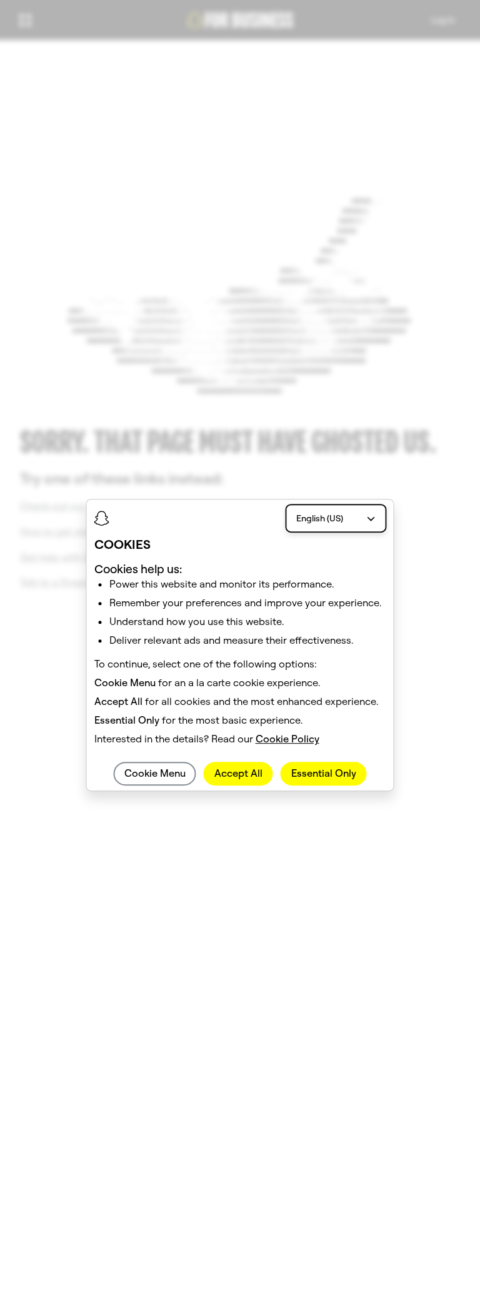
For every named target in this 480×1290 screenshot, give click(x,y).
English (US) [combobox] (319, 518)
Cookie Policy (287, 739)
